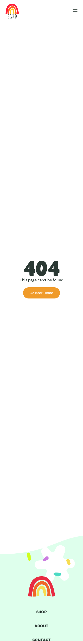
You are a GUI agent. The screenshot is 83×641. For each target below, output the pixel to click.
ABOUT (41, 626)
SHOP (41, 612)
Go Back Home (41, 293)
